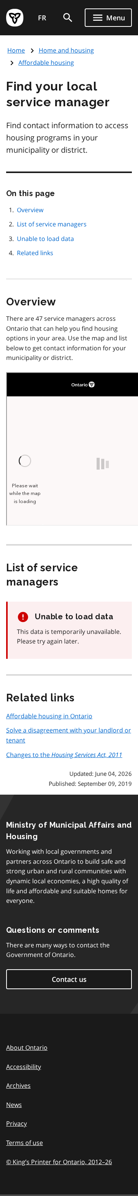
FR (42, 17)
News (14, 1104)
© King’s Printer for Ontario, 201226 (59, 1162)
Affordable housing (46, 62)
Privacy (16, 1123)
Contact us (69, 979)
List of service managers (52, 224)
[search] (68, 17)
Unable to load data (45, 238)
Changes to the (64, 755)
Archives (18, 1085)
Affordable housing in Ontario (49, 716)
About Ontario (27, 1047)
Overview (30, 210)
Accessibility (23, 1066)
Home (16, 50)
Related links (35, 253)
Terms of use (24, 1142)
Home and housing (66, 50)
